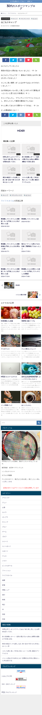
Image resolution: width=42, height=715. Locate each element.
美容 (3, 614)
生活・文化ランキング (8, 684)
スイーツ (5, 541)
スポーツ (5, 551)
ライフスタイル (5, 18)
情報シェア (5, 590)
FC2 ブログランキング (9, 692)
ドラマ (4, 561)
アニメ (4, 502)
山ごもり (35, 18)
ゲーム (4, 531)
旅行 (3, 594)
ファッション (6, 570)
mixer (21, 131)
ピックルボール (7, 565)
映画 (3, 599)
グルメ (4, 527)
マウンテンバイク (25, 18)
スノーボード (6, 546)
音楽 (3, 619)
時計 (3, 604)
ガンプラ (5, 517)
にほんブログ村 (7, 676)
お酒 (3, 507)
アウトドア (5, 497)
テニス (4, 556)
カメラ (4, 512)
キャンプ (15, 18)
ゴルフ (4, 536)
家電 (3, 585)
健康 (3, 580)
